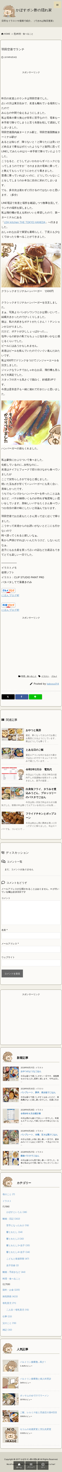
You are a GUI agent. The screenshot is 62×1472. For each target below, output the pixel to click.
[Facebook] (21, 696)
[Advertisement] (31, 83)
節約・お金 (11, 1289)
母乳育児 (9, 1303)
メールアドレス (10, 943)
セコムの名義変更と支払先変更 (35, 1429)
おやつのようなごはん (31, 1071)
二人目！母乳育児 (17, 1309)
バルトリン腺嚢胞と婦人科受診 (35, 1378)
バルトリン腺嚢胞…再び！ (33, 1362)
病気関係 (10, 1296)
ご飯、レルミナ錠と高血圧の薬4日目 (38, 1412)
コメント (5, 898)
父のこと (9, 1323)
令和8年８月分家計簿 (31, 1113)
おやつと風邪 (33, 730)
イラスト (45, 676)
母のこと (9, 1194)
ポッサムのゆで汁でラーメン (34, 1395)
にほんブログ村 (10, 595)
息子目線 (12, 1265)
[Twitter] (8, 696)
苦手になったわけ (17, 1225)
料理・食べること (25, 34)
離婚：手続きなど (14, 1272)
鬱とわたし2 (15, 1238)
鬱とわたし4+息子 (18, 1252)
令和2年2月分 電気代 (39, 769)
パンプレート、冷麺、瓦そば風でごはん (39, 1134)
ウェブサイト (8, 957)
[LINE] (35, 696)
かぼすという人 (16, 1212)
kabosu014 (53, 683)
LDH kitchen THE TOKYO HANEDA (24, 222)
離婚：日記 (11, 1218)
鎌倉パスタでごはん (30, 1155)
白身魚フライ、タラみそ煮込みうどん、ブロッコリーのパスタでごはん (41, 793)
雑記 (7, 1329)
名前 (4, 930)
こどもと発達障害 (17, 1258)
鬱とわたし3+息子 (18, 1245)
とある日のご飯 (35, 749)
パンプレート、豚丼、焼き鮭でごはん (38, 1092)
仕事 (7, 1316)
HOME (7, 34)
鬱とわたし (14, 1232)
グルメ (54, 676)
